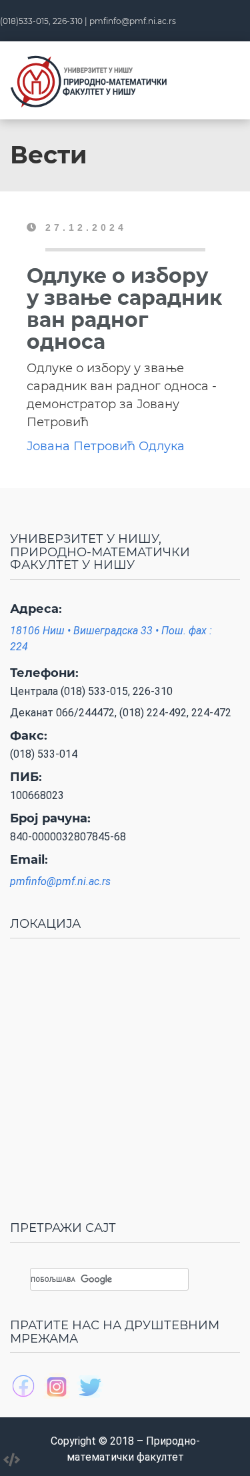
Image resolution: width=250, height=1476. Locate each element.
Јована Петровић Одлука (106, 446)
